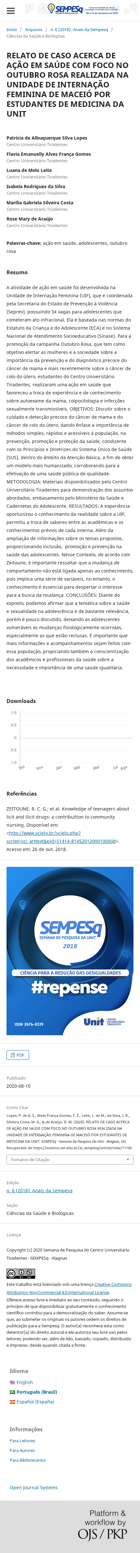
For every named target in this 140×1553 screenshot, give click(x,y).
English (25, 1382)
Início (12, 29)
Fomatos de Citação (30, 1159)
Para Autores (22, 1450)
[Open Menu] (10, 10)
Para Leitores (22, 1441)
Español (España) (35, 1402)
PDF (20, 1055)
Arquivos (33, 29)
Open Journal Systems (34, 1487)
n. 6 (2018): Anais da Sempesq (79, 29)
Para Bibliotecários (28, 1460)
